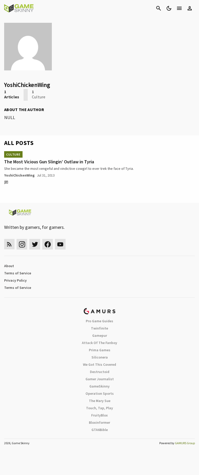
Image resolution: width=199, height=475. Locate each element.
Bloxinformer (99, 422)
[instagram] (22, 244)
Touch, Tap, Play (99, 408)
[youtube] (60, 244)
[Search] (158, 8)
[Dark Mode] (169, 8)
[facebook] (47, 244)
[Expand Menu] (179, 8)
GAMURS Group (185, 443)
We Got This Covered (99, 364)
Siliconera (99, 357)
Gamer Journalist (100, 379)
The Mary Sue (99, 400)
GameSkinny (99, 386)
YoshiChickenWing (19, 175)
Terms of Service (17, 273)
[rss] (9, 244)
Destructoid (99, 371)
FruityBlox (99, 415)
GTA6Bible (99, 429)
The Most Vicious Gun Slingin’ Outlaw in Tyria (49, 162)
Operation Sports (100, 393)
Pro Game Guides (99, 321)
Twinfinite (99, 328)
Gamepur (99, 335)
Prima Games (99, 350)
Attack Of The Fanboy (99, 342)
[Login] (189, 8)
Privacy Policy (15, 280)
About (9, 266)
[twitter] (34, 244)
